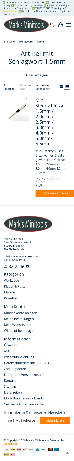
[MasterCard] (50, 450)
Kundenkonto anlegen (20, 313)
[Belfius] (31, 450)
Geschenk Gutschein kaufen (24, 404)
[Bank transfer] (6, 450)
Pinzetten (11, 298)
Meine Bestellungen (19, 319)
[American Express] (56, 450)
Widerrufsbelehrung (19, 357)
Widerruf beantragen (20, 330)
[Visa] (43, 450)
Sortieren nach (25, 86)
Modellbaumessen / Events (24, 398)
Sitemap (10, 386)
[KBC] (37, 450)
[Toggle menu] (68, 25)
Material (10, 292)
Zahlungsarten (15, 369)
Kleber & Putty (14, 286)
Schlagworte (26, 41)
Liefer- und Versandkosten (24, 374)
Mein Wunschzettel (18, 325)
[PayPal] (6, 455)
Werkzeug (11, 280)
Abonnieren (55, 420)
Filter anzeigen (37, 75)
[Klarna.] (12, 455)
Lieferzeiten (13, 392)
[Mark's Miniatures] (26, 25)
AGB (7, 351)
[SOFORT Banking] (19, 450)
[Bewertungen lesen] (48, 180)
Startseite (10, 41)
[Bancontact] (24, 450)
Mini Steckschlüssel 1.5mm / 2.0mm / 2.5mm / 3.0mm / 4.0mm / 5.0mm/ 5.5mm (51, 122)
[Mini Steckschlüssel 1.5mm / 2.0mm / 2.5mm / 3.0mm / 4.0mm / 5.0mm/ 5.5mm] (16, 112)
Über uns (11, 345)
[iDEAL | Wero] (12, 450)
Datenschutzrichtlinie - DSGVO (26, 363)
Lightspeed (11, 443)
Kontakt (10, 380)
